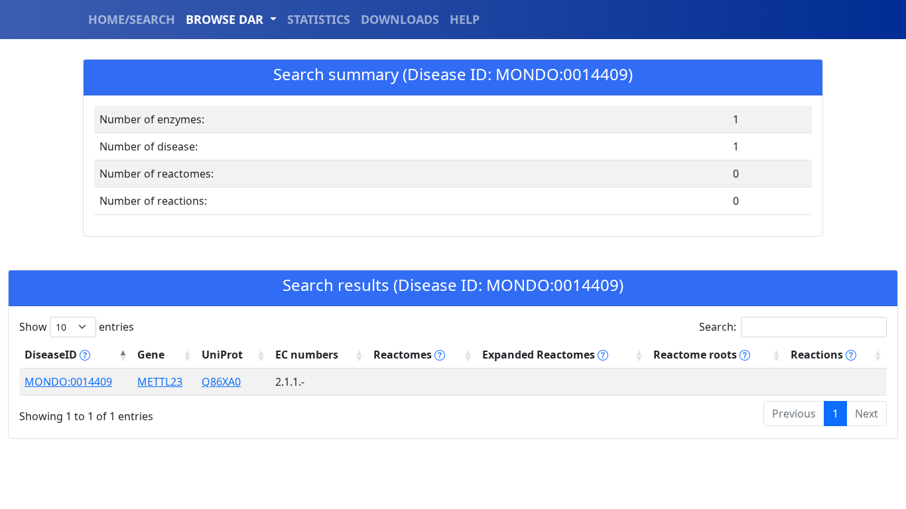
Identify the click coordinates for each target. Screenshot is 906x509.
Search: (717, 326)
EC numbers (306, 354)
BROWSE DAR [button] (226, 19)
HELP (465, 19)
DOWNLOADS (400, 19)
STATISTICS (318, 19)
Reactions (818, 354)
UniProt (222, 354)
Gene (150, 354)
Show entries (76, 326)
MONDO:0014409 (68, 381)
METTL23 (159, 381)
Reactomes (403, 354)
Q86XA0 (221, 381)
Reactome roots (696, 354)
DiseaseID (52, 354)
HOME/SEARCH (131, 19)
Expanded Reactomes (540, 354)
